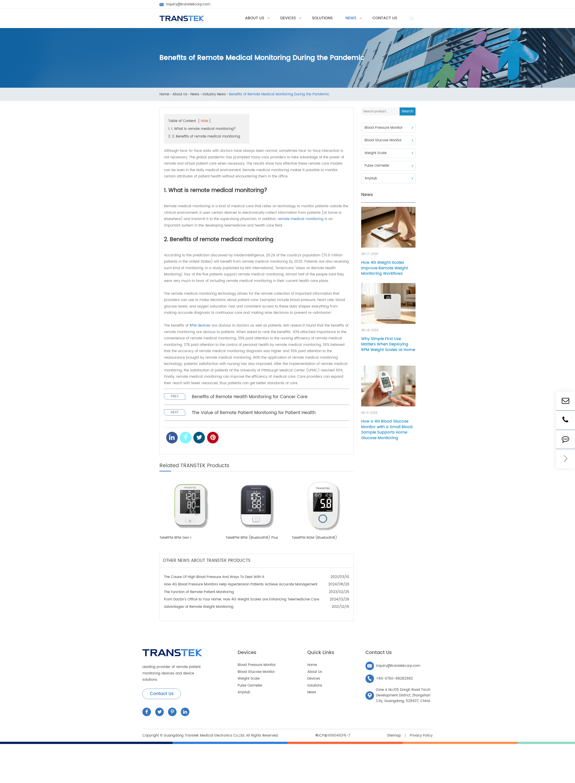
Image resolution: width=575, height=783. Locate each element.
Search (407, 111)
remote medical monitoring (300, 219)
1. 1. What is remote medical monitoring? (202, 129)
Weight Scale (376, 153)
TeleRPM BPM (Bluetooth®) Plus (252, 538)
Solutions (314, 685)
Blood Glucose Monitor (383, 140)
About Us (179, 94)
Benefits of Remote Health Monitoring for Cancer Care (249, 396)
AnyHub (371, 178)
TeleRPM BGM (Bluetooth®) (314, 538)
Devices (247, 652)
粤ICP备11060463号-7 (332, 735)
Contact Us (162, 693)
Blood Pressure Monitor (384, 127)
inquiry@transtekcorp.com (393, 666)
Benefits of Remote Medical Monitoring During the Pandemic (279, 94)
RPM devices (200, 325)
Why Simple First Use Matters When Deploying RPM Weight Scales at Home (388, 344)
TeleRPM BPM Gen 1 (175, 538)
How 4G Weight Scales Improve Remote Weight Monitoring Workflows (384, 268)
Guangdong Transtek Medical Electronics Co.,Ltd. (204, 735)
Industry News (214, 94)
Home (164, 94)
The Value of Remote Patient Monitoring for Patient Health (254, 412)
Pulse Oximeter (377, 165)
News (194, 94)
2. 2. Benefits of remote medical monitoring (204, 136)
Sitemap (394, 735)
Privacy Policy (421, 735)
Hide (204, 121)
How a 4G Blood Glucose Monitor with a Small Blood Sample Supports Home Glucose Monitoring (387, 430)
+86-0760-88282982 (390, 678)
